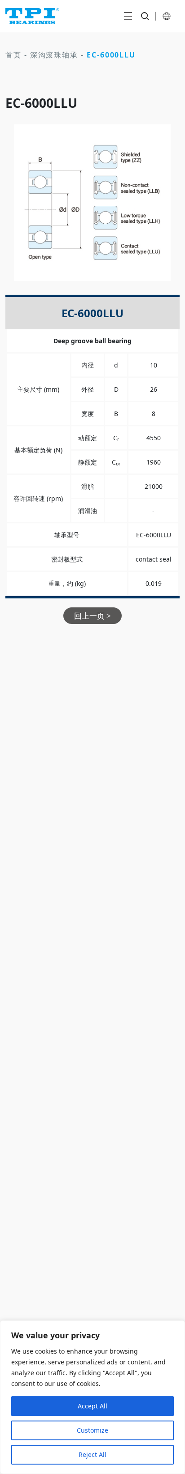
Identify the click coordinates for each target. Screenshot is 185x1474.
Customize (92, 1430)
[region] (92, 1397)
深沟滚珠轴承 (54, 55)
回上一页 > (92, 616)
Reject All (92, 1454)
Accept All (92, 1406)
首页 (13, 55)
